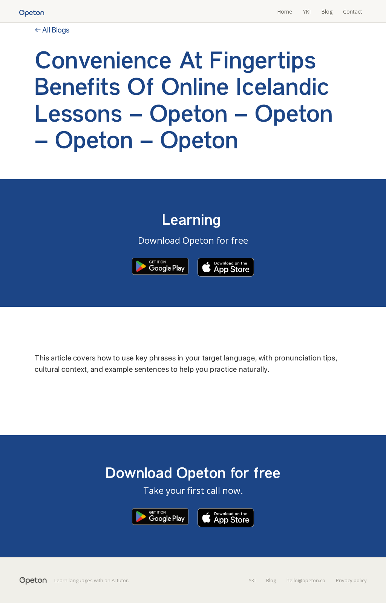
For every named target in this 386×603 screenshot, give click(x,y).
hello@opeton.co (305, 580)
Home (284, 11)
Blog (326, 11)
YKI (307, 11)
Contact (352, 11)
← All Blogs (52, 29)
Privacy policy (351, 580)
